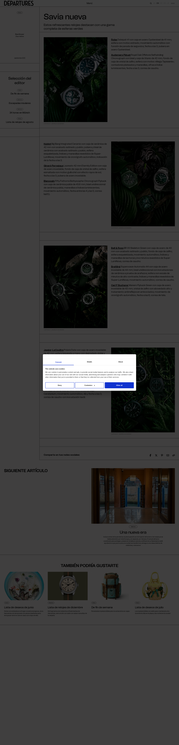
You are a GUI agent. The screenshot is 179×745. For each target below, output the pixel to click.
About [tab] (120, 362)
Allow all (119, 385)
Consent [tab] (58, 362)
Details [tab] (89, 362)
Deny (60, 385)
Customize (88, 385)
